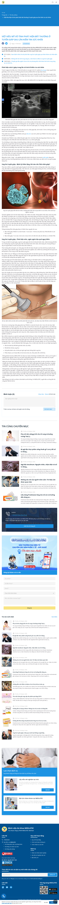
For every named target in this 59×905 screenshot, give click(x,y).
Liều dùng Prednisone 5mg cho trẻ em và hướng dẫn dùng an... (30, 672)
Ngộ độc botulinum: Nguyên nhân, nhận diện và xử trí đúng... (29, 648)
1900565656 (7, 840)
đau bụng (43, 70)
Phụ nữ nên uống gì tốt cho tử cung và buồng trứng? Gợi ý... (29, 623)
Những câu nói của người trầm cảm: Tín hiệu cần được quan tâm (30, 660)
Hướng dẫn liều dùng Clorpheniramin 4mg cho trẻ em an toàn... (30, 721)
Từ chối (46, 902)
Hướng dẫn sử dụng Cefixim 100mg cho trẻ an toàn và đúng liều (30, 708)
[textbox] (29, 593)
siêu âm (29, 134)
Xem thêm (54, 617)
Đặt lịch (48, 790)
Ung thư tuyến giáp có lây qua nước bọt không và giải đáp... (29, 733)
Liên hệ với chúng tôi (29, 526)
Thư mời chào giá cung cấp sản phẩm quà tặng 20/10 (27, 696)
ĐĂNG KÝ (52, 875)
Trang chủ (4, 15)
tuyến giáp (45, 157)
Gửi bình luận (48, 409)
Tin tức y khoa (13, 15)
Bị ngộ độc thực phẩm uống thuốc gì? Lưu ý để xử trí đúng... (29, 635)
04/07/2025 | (28, 59)
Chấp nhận (53, 902)
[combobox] (29, 593)
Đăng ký (47, 394)
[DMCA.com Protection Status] (7, 863)
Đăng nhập (41, 394)
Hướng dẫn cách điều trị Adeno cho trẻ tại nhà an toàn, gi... (29, 684)
